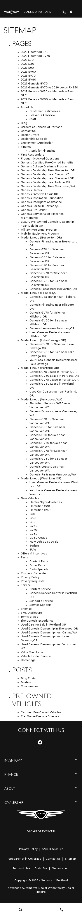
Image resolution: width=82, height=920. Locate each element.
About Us (27, 107)
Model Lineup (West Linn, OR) (41, 478)
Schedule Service (41, 601)
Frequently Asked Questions (40, 158)
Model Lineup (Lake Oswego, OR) (43, 340)
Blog (24, 123)
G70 (32, 514)
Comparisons (29, 686)
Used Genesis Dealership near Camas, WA (49, 632)
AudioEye (41, 868)
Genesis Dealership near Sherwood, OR (47, 178)
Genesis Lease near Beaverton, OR (53, 289)
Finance (26, 147)
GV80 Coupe (38, 538)
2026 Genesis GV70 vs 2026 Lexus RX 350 (49, 87)
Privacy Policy (30, 577)
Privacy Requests (32, 581)
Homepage (28, 660)
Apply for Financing (43, 150)
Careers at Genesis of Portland (41, 127)
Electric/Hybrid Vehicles (46, 502)
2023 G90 (27, 68)
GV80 (34, 534)
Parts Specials (39, 569)
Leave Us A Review (42, 115)
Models (26, 682)
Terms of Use (29, 617)
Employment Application (37, 143)
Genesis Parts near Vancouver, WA (53, 474)
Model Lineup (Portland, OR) (40, 368)
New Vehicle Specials (44, 541)
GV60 (33, 526)
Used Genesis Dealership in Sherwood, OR (49, 628)
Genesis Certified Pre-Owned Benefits (47, 162)
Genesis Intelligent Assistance (41, 202)
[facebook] (40, 742)
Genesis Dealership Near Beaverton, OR (48, 170)
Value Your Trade (32, 652)
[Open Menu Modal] (77, 12)
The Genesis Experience (37, 620)
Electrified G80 (40, 506)
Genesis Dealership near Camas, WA (45, 174)
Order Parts (37, 565)
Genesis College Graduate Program (44, 166)
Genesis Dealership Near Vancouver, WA (48, 186)
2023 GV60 (28, 72)
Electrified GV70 (41, 510)
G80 (33, 518)
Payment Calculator (34, 573)
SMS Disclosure (31, 613)
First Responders (32, 154)
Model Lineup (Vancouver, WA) (41, 399)
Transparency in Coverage (23, 859)
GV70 (33, 530)
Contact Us (28, 131)
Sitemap (26, 609)
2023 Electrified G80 (35, 52)
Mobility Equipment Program (40, 233)
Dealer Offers (30, 135)
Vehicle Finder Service (36, 656)
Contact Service (40, 589)
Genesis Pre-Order (34, 210)
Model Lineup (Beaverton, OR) (41, 237)
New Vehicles (30, 498)
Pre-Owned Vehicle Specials (40, 716)
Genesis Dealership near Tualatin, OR (45, 182)
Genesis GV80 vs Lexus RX (39, 194)
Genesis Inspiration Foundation (42, 198)
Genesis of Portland (54, 880)
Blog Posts (28, 678)
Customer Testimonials (45, 111)
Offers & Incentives (34, 553)
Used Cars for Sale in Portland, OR (43, 624)
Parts (24, 557)
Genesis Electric (32, 190)
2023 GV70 (28, 75)
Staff (33, 119)
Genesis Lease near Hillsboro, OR (52, 328)
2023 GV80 (28, 79)
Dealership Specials (34, 139)
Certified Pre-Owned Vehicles (41, 712)
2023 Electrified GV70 (35, 56)
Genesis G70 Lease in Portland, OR (53, 372)
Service (26, 585)
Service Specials (40, 605)
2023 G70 (27, 60)
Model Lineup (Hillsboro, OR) (40, 293)
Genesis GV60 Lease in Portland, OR (54, 376)
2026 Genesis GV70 (34, 83)
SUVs (33, 549)
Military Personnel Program (39, 229)
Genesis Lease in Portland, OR (41, 206)
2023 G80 (27, 64)
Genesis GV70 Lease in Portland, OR (54, 380)
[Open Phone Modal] (64, 12)
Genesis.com (60, 868)
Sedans (35, 545)
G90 (32, 522)
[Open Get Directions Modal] (71, 12)
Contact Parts (39, 561)
